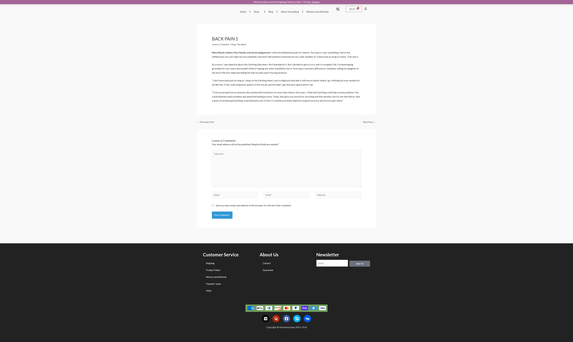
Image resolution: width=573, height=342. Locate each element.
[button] (337, 9)
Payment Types (213, 283)
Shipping (210, 263)
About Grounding (290, 11)
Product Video (213, 270)
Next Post (369, 122)
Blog (270, 11)
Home (243, 11)
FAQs (208, 290)
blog (233, 44)
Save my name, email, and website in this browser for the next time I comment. (253, 205)
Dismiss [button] (316, 2)
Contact (267, 263)
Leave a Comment (220, 44)
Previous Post (205, 122)
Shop (256, 11)
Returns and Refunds (317, 11)
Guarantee (268, 270)
